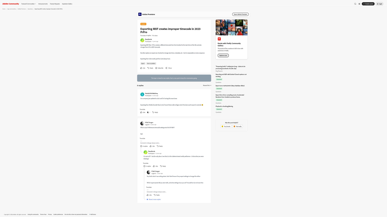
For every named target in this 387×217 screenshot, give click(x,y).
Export (143, 63)
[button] (368, 3)
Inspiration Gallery (67, 4)
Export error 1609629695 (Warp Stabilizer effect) (230, 85)
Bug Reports (219, 71)
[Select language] (359, 3)
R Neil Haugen (149, 122)
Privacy (50, 214)
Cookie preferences (58, 214)
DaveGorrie (148, 39)
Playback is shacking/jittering (224, 106)
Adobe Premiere (22, 9)
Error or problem (151, 63)
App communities (11, 9)
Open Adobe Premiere (240, 14)
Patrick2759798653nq (151, 93)
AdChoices (93, 214)
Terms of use (43, 214)
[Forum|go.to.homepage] (10, 3)
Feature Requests (55, 4)
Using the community (33, 214)
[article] (174, 103)
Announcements (43, 4)
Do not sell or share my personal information (76, 214)
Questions (30, 9)
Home (3, 9)
